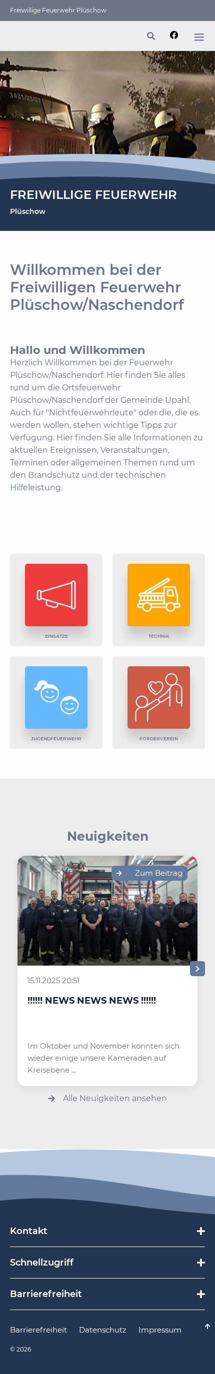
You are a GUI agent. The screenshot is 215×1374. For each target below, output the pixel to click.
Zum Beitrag (158, 873)
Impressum (160, 1330)
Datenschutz (102, 1330)
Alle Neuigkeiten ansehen (115, 1098)
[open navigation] (199, 37)
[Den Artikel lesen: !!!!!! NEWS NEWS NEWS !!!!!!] (108, 911)
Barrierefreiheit (38, 1330)
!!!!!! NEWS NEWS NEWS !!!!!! (92, 1000)
